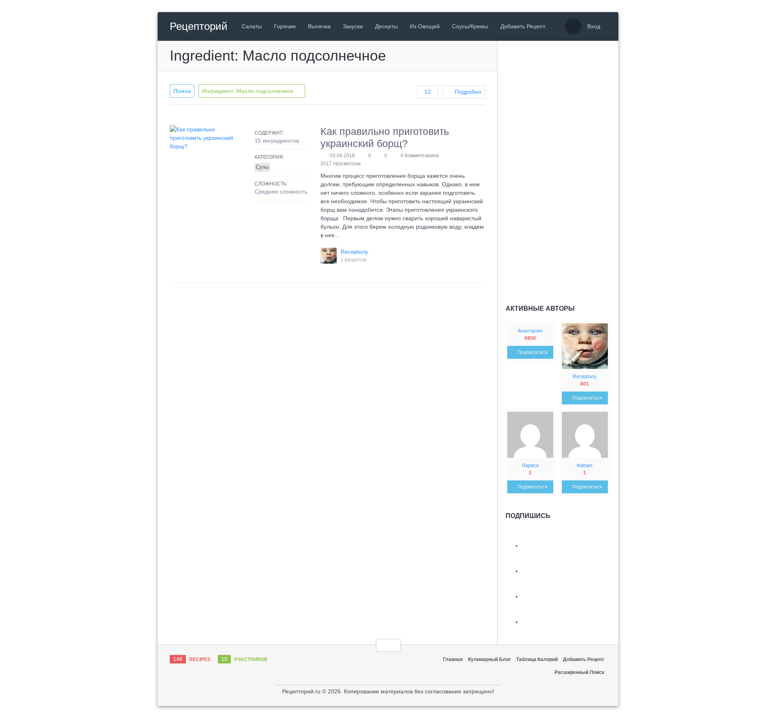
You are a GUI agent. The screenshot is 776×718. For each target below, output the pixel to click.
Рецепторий (199, 26)
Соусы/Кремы (470, 26)
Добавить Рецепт (522, 26)
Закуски (353, 26)
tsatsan (585, 465)
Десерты (386, 26)
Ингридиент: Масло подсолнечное (248, 91)
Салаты (252, 26)
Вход (593, 26)
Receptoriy (585, 376)
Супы (262, 167)
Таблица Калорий (537, 659)
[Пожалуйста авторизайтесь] (379, 156)
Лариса (530, 465)
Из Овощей (425, 26)
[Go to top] (388, 645)
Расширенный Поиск (579, 672)
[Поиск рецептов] (573, 26)
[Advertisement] (566, 168)
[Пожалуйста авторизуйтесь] (363, 156)
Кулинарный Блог (489, 659)
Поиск (182, 91)
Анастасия (530, 331)
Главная (453, 659)
